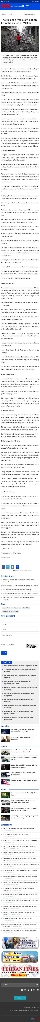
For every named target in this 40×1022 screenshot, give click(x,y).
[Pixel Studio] (37, 1019)
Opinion (4, 14)
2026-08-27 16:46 (17, 926)
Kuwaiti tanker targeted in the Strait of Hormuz (17, 918)
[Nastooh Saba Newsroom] (32, 1019)
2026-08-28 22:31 (9, 854)
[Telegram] (22, 990)
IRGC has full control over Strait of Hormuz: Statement (20, 840)
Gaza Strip (26, 608)
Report (4, 789)
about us (27, 1007)
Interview (5, 726)
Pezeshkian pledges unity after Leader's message (18, 828)
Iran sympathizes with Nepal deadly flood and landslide (20, 876)
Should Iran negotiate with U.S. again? (24, 780)
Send (4, 653)
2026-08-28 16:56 (16, 860)
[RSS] (34, 990)
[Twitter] (28, 990)
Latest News (6, 825)
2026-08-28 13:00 (13, 884)
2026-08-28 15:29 (9, 866)
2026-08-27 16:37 (9, 932)
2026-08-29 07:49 (9, 836)
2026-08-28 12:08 (16, 890)
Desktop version (20, 998)
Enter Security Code (8, 645)
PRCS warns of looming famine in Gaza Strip (17, 589)
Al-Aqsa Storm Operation (10, 611)
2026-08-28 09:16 (9, 920)
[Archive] (37, 990)
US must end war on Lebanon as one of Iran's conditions (20, 900)
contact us (35, 1007)
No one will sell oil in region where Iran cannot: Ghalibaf (20, 870)
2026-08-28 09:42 (14, 908)
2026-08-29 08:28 (9, 830)
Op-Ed (10, 14)
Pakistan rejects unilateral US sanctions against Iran (19, 930)
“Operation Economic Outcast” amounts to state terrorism (21, 864)
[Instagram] (25, 990)
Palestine (17, 608)
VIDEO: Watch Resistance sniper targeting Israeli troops (20, 586)
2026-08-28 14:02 (9, 878)
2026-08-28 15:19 (9, 872)
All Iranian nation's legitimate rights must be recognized (20, 894)
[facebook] (31, 990)
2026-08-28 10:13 (9, 902)
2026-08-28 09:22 (15, 914)
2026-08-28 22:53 (14, 848)
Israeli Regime (7, 608)
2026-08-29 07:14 (9, 842)
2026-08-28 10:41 (9, 896)
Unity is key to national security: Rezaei (15, 834)
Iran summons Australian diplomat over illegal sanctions (20, 593)
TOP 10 (6, 662)
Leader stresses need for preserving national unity (20, 665)
